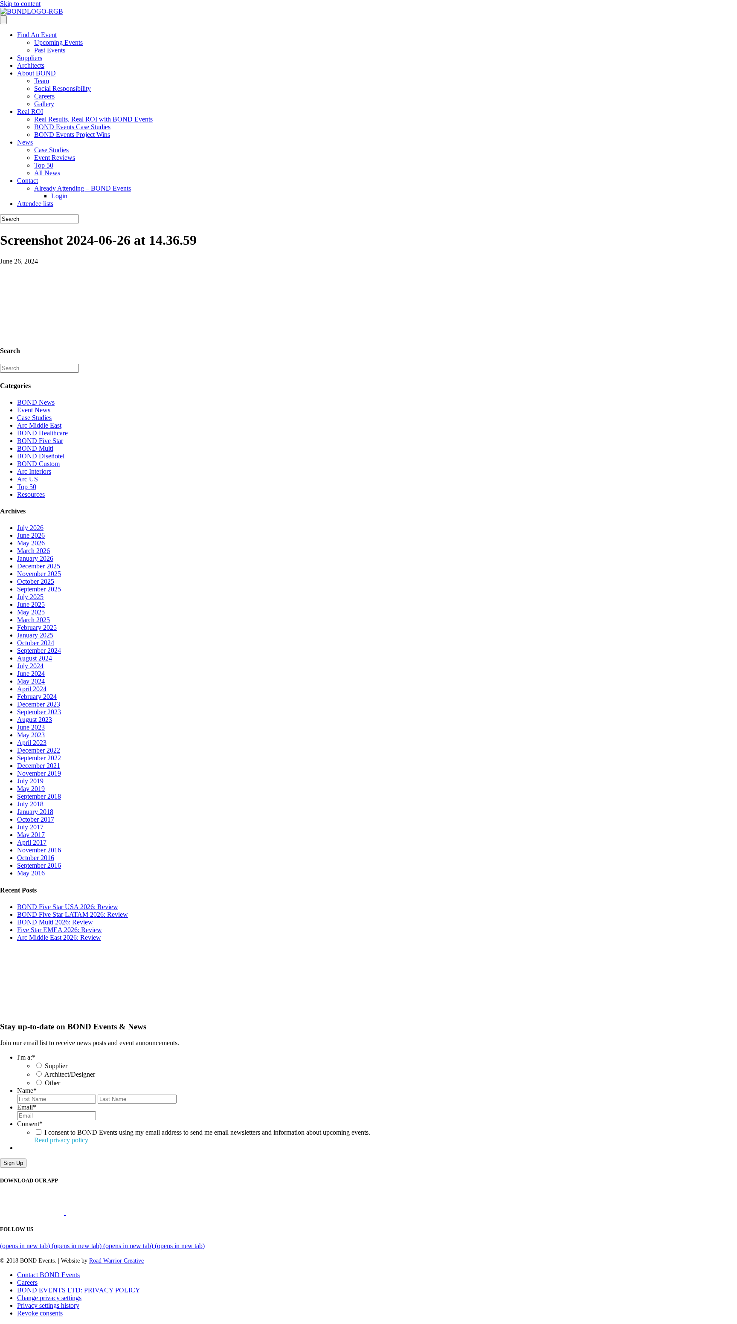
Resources (31, 494)
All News (47, 173)
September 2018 (39, 796)
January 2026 (35, 558)
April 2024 (31, 688)
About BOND (36, 73)
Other (52, 1082)
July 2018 (30, 804)
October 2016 (35, 857)
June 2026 (31, 535)
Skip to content (20, 3)
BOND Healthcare (42, 433)
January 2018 (35, 811)
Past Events (49, 50)
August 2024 (34, 658)
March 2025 (33, 619)
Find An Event (37, 34)
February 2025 (37, 627)
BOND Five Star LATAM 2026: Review (72, 914)
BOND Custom (38, 463)
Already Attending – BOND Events (82, 188)
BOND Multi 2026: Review (55, 922)
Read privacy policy (61, 1140)
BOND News (36, 402)
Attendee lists (35, 203)
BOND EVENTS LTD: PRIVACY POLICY (78, 1290)
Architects (30, 65)
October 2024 (35, 642)
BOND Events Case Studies (72, 126)
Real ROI (30, 111)
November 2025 (39, 573)
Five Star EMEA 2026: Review (59, 929)
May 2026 (31, 543)
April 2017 (31, 842)
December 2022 (38, 750)
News (25, 142)
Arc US (27, 479)
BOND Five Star (40, 440)
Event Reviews (54, 157)
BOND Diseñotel (40, 456)
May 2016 (31, 873)
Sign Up (13, 1163)
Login (59, 196)
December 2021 (38, 765)
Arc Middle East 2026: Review (59, 937)
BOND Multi (35, 448)
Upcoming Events (58, 42)
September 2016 (39, 865)
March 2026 (33, 550)
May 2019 (31, 788)
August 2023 (34, 719)
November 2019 (39, 773)
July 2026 (30, 527)
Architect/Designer (69, 1074)
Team (41, 80)
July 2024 (30, 665)
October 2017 (35, 819)
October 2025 (35, 581)
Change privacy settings (49, 1297)
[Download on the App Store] (33, 1212)
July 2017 (30, 827)
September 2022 (39, 758)
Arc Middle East (39, 425)
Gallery (44, 103)
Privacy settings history (48, 1305)
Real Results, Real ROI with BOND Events (93, 119)
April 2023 (31, 742)
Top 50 (43, 165)
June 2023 (31, 727)
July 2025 (30, 596)
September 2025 (39, 589)
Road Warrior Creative (116, 1260)
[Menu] (3, 19)
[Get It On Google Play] (101, 1212)
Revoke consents (40, 1313)
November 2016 (39, 850)
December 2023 (38, 704)
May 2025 (31, 612)
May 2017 (31, 834)
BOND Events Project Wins (72, 134)
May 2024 (31, 681)
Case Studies (51, 150)
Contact (27, 180)
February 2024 (37, 696)
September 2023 (39, 712)
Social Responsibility (62, 88)
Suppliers (29, 57)
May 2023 (31, 735)
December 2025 (38, 566)
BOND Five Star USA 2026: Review (67, 906)
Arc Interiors (34, 471)
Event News (33, 410)
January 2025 (35, 635)
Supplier (56, 1065)
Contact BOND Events (48, 1274)
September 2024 (39, 650)
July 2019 (30, 781)
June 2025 (31, 604)
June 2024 (31, 673)
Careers (44, 96)
